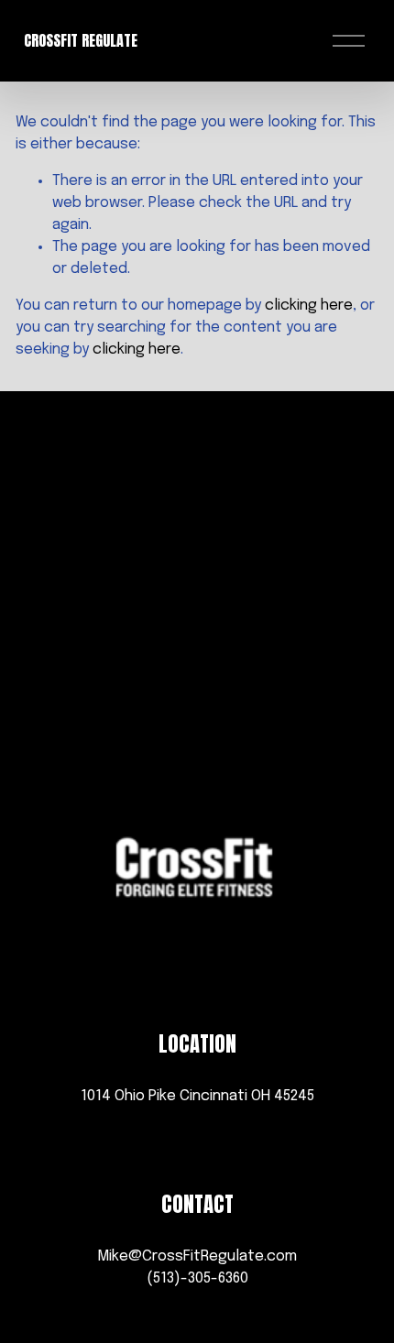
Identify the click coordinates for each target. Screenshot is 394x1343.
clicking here (309, 305)
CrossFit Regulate (80, 40)
